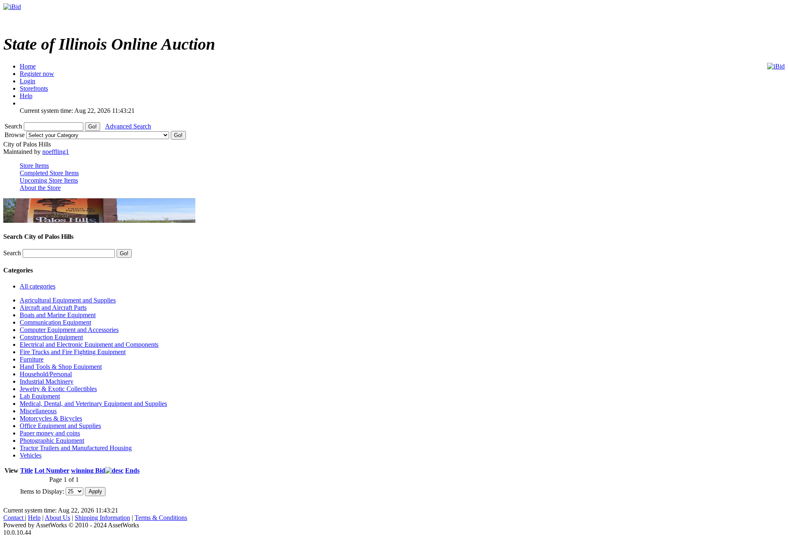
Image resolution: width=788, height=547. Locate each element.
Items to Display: (42, 490)
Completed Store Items (49, 172)
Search (14, 126)
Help (34, 517)
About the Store (40, 187)
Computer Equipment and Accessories (69, 329)
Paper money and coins (50, 433)
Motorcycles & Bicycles (51, 418)
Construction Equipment (51, 337)
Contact (14, 517)
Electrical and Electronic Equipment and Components (89, 344)
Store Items (34, 165)
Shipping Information (102, 517)
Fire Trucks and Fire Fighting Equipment (73, 351)
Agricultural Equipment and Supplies (68, 300)
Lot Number (51, 470)
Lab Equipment (40, 396)
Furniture (32, 359)
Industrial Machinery (46, 381)
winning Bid (88, 470)
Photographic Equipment (52, 440)
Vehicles (30, 455)
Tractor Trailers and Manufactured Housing (76, 447)
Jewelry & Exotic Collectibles (58, 388)
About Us (57, 517)
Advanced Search (128, 126)
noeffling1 (55, 151)
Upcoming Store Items (49, 180)
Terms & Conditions (161, 517)
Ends (132, 470)
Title (26, 470)
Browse (15, 134)
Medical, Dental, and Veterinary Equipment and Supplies (93, 403)
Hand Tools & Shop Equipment (61, 366)
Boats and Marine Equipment (58, 314)
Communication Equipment (55, 322)
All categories (37, 286)
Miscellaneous (38, 410)
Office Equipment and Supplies (60, 425)
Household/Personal (46, 374)
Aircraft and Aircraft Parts (53, 307)
